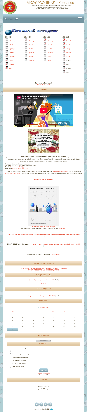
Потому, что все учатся (18, 366)
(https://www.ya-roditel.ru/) (12, 173)
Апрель (50, 60)
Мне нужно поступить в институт (20, 354)
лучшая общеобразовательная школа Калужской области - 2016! (55, 244)
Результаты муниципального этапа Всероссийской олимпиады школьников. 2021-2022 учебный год (43, 235)
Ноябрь (12, 45)
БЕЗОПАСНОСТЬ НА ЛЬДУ (43, 179)
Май (10, 68)
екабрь (51, 52)
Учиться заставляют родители (20, 357)
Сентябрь (13, 41)
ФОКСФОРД (56, 254)
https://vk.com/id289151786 (20, 168)
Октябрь (31, 45)
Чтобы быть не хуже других (19, 360)
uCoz (51, 409)
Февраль (12, 56)
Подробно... (62, 228)
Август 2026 (43, 307)
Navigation (11, 19)
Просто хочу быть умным (19, 363)
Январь (12, 52)
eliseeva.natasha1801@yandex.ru (19, 167)
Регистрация (41, 84)
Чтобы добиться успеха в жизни (20, 350)
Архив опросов (46, 373)
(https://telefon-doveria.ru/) (60, 171)
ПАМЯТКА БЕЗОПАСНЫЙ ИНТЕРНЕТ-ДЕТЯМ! (43, 270)
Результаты (39, 373)
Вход (48, 84)
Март (50, 56)
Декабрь (12, 49)
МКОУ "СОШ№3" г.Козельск (50, 3)
